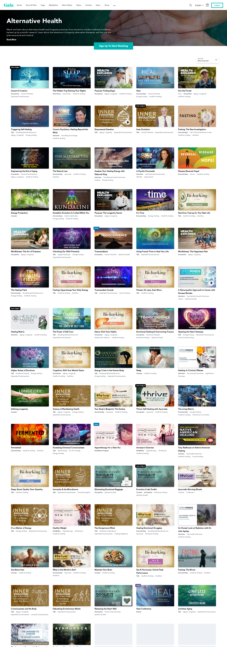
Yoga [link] (43, 5)
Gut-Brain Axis (17, 569)
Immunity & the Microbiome (65, 489)
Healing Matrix (17, 331)
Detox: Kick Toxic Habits (106, 331)
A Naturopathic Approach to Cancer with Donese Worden (196, 291)
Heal (138, 90)
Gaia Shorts (67, 94)
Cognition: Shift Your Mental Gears (68, 370)
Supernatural (148, 177)
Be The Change (74, 450)
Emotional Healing (142, 337)
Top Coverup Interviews (195, 373)
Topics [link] (78, 5)
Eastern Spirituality (71, 216)
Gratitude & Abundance (107, 531)
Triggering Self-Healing (21, 129)
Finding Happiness (121, 534)
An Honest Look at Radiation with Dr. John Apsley (194, 529)
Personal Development (29, 174)
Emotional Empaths (153, 335)
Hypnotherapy (151, 450)
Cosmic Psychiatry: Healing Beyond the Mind (70, 131)
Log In (217, 5)
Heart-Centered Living (186, 337)
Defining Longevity (19, 409)
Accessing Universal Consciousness (68, 447)
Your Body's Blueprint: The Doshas (110, 409)
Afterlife (139, 177)
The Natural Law (60, 171)
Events (138, 612)
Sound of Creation (19, 90)
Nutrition (195, 135)
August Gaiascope (64, 254)
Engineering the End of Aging (24, 171)
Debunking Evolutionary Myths (67, 608)
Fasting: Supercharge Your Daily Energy (70, 290)
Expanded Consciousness (20, 96)
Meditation (140, 450)
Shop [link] (107, 5)
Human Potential (27, 94)
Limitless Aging (185, 608)
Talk (12, 132)
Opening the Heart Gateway (190, 331)
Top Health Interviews (194, 454)
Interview (56, 135)
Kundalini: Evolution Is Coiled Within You (71, 213)
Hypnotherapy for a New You (107, 447)
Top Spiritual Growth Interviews (114, 177)
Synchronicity (62, 450)
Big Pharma (210, 373)
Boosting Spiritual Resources (26, 132)
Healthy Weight (60, 528)
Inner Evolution (143, 129)
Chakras (97, 180)
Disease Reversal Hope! (188, 171)
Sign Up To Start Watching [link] (113, 46)
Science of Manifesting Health (66, 409)
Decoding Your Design (69, 135)
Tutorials (181, 492)
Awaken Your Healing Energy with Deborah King (110, 172)
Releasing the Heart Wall (106, 608)
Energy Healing (141, 96)
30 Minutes (162, 450)
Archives (181, 454)
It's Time (140, 213)
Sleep (138, 370)
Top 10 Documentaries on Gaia (201, 132)
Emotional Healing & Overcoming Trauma (155, 331)
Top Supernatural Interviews (155, 174)
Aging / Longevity (111, 94)
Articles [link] (88, 5)
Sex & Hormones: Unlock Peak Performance (149, 571)
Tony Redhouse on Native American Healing (194, 449)
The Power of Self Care (63, 331)
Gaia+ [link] (98, 5)
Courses (14, 216)
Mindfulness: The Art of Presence (26, 251)
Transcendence (101, 251)
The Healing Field (19, 290)
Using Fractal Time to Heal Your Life (152, 251)
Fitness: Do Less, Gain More (149, 290)
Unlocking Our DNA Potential (66, 251)
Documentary (141, 94)
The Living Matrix (186, 409)
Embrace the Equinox (102, 337)
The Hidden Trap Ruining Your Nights (69, 90)
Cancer (192, 174)
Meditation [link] (53, 5)
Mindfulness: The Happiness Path (193, 251)
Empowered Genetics (104, 129)
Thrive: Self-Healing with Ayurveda (151, 409)
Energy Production (19, 213)
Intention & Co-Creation (200, 415)
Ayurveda (68, 174)
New (180, 94)
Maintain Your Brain (103, 569)
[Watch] (127, 122)
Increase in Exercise (145, 447)
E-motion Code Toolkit (146, 489)
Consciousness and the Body (24, 608)
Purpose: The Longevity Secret (108, 213)
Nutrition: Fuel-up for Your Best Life (194, 213)
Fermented (16, 447)
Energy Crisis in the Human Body (109, 370)
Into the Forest (185, 90)
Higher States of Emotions (23, 370)
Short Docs (57, 94)
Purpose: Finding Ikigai (105, 90)
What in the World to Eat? (64, 569)
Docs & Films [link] (31, 5)
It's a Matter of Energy (21, 528)
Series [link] (19, 5)
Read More (11, 39)
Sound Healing (124, 293)
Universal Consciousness (39, 614)
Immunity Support (84, 492)
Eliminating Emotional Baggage (109, 489)
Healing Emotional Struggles (149, 528)
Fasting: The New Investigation (192, 129)
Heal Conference (143, 608)
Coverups (181, 376)
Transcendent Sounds (104, 290)
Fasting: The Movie (186, 569)
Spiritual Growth (124, 254)
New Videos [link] (67, 5)
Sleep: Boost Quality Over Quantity (27, 489)
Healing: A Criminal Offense (190, 370)
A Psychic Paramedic (145, 171)
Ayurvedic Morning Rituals (190, 489)
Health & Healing (79, 94)
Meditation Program (102, 450)
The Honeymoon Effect (105, 528)
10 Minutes (190, 492)
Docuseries (15, 94)
